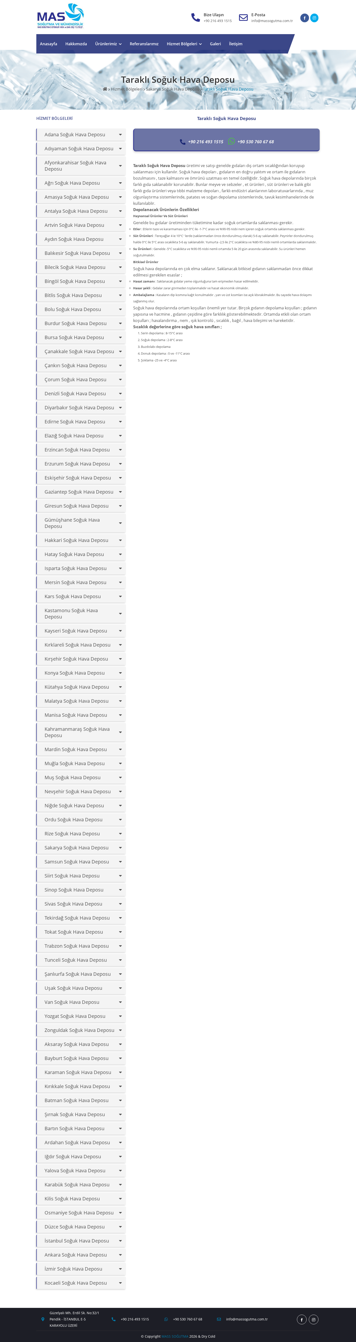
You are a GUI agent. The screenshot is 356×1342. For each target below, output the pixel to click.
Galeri (215, 43)
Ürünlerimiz (106, 43)
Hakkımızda (76, 43)
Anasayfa (48, 43)
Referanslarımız (144, 43)
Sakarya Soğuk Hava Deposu (172, 89)
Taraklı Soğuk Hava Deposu (228, 89)
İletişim (235, 43)
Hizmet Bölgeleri (182, 43)
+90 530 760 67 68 (187, 1319)
